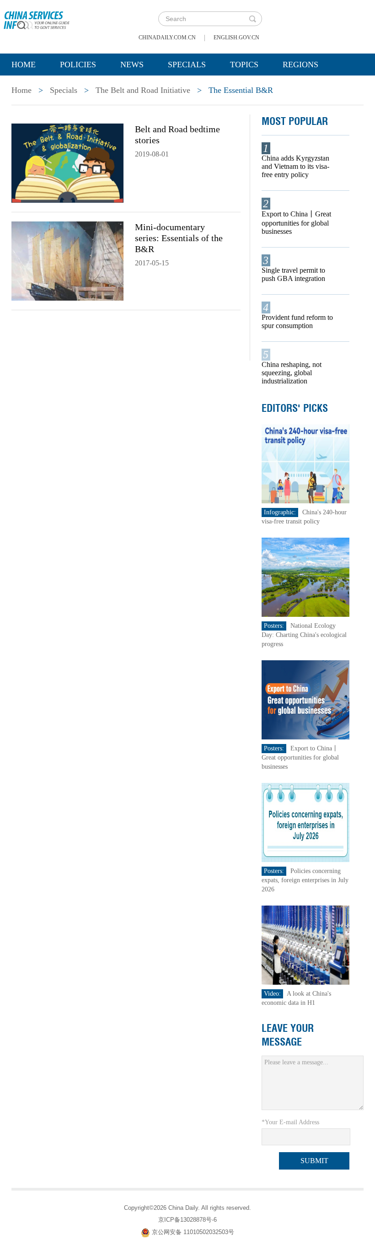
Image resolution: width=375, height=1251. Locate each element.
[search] (252, 19)
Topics (244, 64)
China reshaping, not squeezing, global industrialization (291, 373)
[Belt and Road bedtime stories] (67, 162)
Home (23, 64)
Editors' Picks (295, 408)
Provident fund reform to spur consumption (297, 321)
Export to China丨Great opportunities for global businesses (296, 222)
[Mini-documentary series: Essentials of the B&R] (67, 260)
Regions (300, 64)
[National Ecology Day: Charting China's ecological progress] (306, 576)
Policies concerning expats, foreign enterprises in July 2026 (305, 880)
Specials (187, 64)
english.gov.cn (236, 37)
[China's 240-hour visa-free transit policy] (306, 463)
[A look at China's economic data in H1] (306, 944)
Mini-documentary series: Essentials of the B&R (179, 238)
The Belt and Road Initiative (143, 90)
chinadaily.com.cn (167, 37)
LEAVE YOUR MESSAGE (288, 1035)
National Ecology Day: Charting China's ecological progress (304, 634)
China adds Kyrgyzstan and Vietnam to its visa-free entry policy (295, 166)
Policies (78, 64)
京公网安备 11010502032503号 (193, 1232)
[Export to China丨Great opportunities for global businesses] (306, 699)
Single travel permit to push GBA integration (293, 274)
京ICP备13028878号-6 (187, 1219)
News (132, 64)
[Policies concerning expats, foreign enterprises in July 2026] (306, 822)
